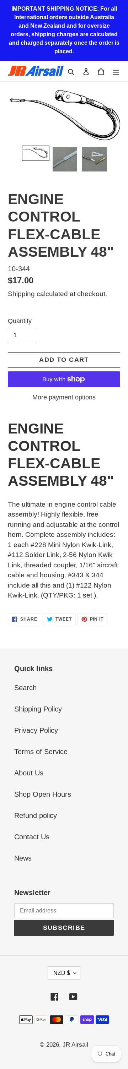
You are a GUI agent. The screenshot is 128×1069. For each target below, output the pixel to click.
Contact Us (31, 837)
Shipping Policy (38, 709)
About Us (28, 773)
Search (25, 688)
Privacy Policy (36, 730)
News (23, 858)
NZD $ (61, 973)
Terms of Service (41, 752)
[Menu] (115, 71)
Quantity (20, 320)
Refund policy (35, 815)
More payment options (64, 397)
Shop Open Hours (42, 794)
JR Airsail (75, 1044)
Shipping (21, 294)
